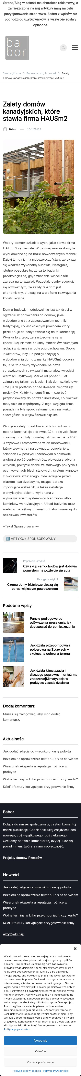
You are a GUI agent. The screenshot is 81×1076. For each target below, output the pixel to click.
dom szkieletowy (65, 382)
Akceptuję (40, 1040)
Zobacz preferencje (40, 1062)
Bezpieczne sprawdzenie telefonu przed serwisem (40, 759)
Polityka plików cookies (27, 1070)
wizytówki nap (13, 934)
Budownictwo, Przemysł (20, 94)
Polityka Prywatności (55, 1070)
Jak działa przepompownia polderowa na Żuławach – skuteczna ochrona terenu (50, 649)
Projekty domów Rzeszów (22, 858)
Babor (13, 129)
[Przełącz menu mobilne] (75, 48)
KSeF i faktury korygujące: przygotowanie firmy (39, 787)
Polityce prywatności (16, 1029)
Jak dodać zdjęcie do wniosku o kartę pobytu (37, 751)
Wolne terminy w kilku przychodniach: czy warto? (40, 779)
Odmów (40, 1051)
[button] (75, 949)
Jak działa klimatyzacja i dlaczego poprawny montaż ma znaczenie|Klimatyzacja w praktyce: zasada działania (53, 676)
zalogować (27, 714)
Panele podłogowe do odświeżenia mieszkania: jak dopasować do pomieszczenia (52, 623)
